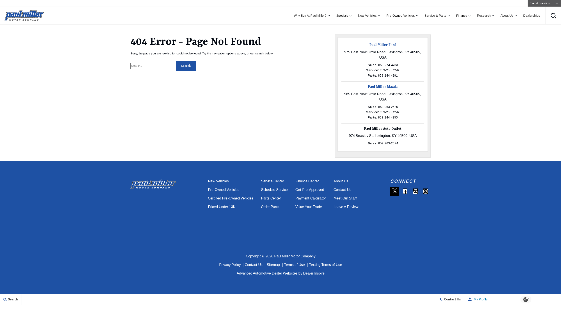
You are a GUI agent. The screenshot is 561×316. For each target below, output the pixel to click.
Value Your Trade (308, 207)
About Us (507, 15)
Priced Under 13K (221, 207)
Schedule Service (274, 190)
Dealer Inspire (314, 273)
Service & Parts (435, 15)
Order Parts (270, 207)
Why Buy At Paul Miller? (310, 15)
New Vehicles (367, 15)
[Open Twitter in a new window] (394, 191)
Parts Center (271, 198)
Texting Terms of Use (325, 265)
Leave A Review (346, 207)
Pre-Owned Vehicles (401, 15)
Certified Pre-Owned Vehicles (230, 198)
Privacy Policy (230, 265)
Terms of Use (294, 265)
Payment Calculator (310, 198)
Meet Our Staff (345, 198)
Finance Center (307, 181)
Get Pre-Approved (309, 190)
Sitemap (273, 265)
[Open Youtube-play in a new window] (415, 191)
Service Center (272, 181)
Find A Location (540, 3)
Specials (342, 15)
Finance (461, 15)
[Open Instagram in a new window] (425, 191)
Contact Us (342, 190)
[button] (553, 15)
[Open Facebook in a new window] (405, 191)
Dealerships (531, 15)
